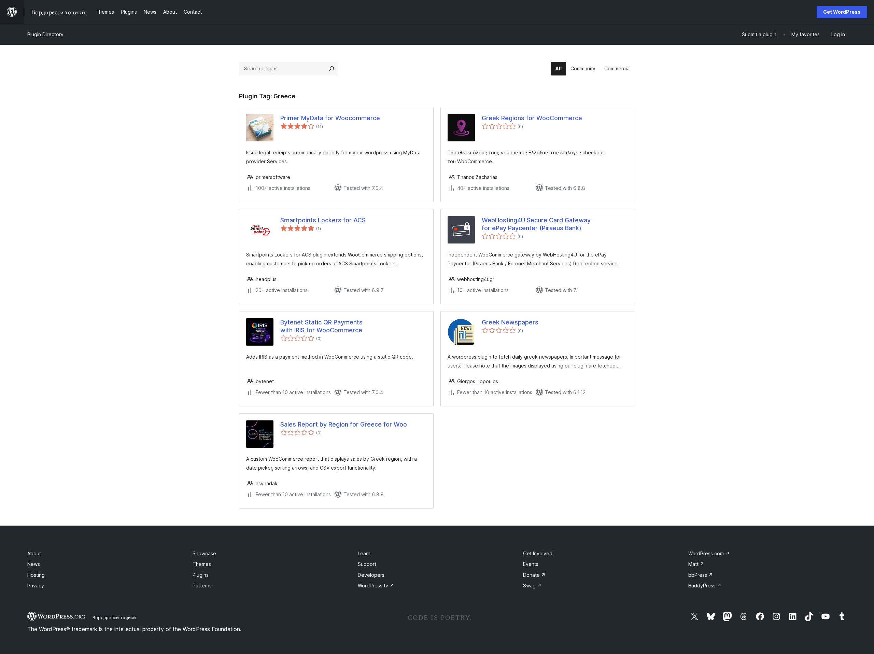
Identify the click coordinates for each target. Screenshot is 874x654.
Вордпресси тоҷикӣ (114, 617)
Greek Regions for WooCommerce (532, 118)
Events (530, 564)
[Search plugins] (331, 68)
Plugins (201, 575)
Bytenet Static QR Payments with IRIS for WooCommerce (321, 326)
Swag (532, 585)
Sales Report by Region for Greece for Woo (343, 424)
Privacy (35, 585)
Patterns (202, 585)
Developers (371, 575)
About (34, 553)
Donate (534, 575)
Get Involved (537, 553)
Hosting (36, 575)
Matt (696, 564)
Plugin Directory (45, 34)
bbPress (700, 575)
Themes (202, 564)
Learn (364, 553)
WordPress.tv (376, 585)
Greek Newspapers (510, 322)
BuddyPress (704, 585)
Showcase (204, 553)
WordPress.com (709, 553)
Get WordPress (842, 12)
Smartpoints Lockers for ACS (323, 220)
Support (367, 564)
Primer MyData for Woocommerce (330, 118)
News (33, 564)
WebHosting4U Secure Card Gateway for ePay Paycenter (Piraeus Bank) (536, 224)
